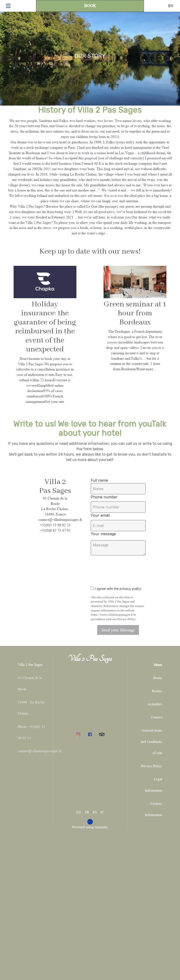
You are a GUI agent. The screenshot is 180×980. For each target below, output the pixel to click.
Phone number (104, 497)
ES (95, 812)
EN (78, 812)
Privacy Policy (151, 766)
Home (157, 678)
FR (87, 812)
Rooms (157, 691)
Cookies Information (153, 809)
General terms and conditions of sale (151, 741)
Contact (156, 717)
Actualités (155, 704)
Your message (103, 533)
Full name (99, 480)
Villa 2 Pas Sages (90, 658)
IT (102, 812)
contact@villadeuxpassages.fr (39, 751)
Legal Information (153, 785)
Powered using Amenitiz (90, 827)
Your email (100, 515)
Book (90, 5)
